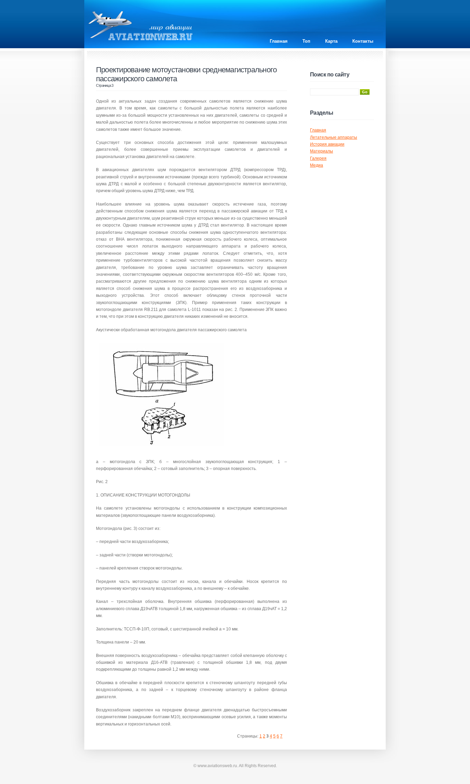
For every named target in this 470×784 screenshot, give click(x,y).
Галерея (318, 158)
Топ (306, 41)
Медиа (316, 165)
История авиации (327, 144)
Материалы (321, 151)
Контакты (362, 41)
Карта (331, 41)
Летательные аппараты (333, 137)
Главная (279, 41)
